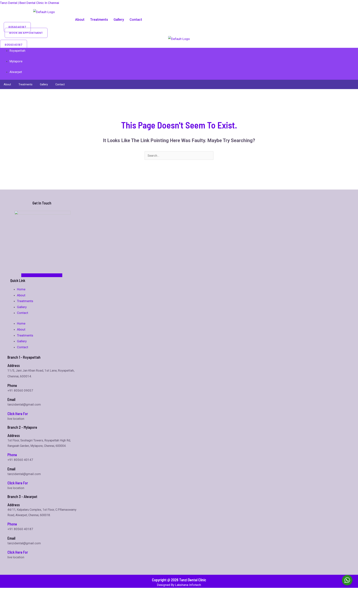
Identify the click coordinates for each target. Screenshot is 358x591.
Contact (136, 19)
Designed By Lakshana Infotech (179, 585)
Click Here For (17, 413)
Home (21, 289)
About (79, 19)
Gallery (119, 19)
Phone (12, 454)
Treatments (99, 19)
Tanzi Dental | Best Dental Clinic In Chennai (29, 3)
